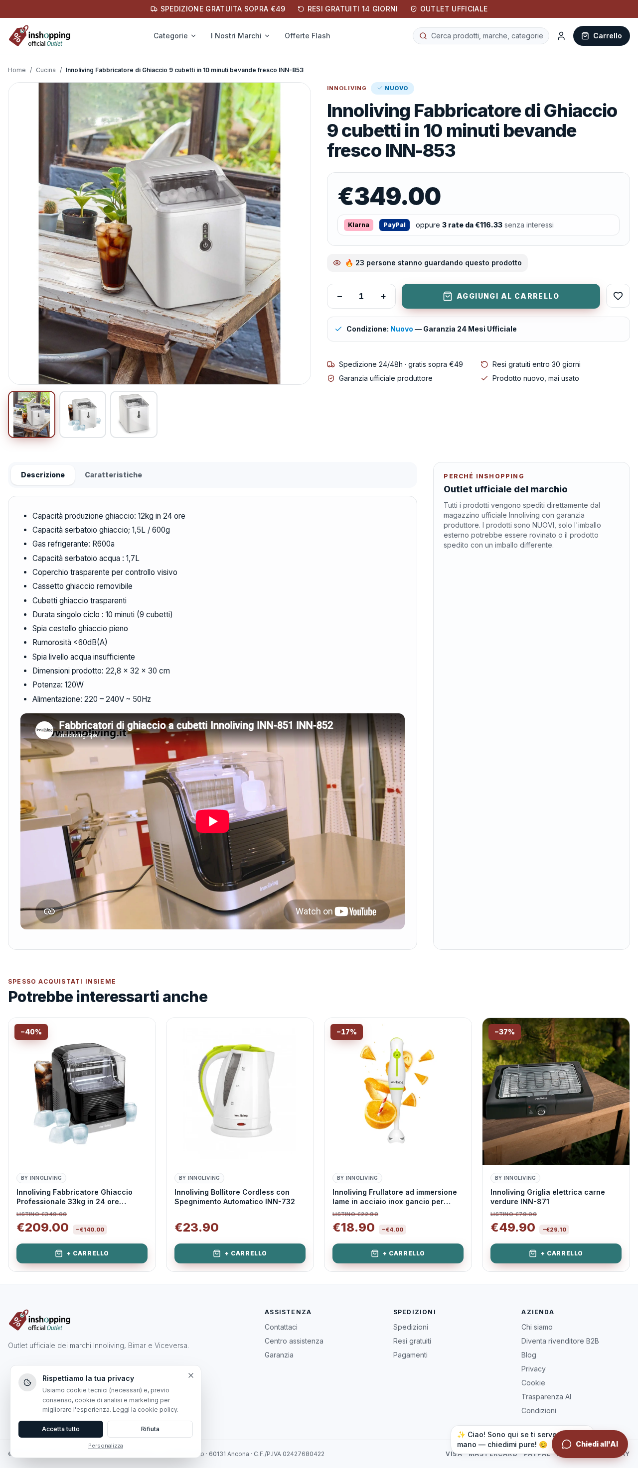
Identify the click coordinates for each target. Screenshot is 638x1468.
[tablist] (212, 475)
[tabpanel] (212, 723)
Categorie (171, 35)
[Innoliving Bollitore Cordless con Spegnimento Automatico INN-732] (240, 1091)
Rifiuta (150, 1429)
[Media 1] (31, 414)
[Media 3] (134, 414)
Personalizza (105, 1445)
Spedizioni (410, 1327)
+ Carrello (88, 1253)
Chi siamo (537, 1327)
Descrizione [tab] (43, 474)
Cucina (46, 70)
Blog (528, 1355)
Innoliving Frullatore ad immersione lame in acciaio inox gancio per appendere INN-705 (394, 1197)
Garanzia (279, 1355)
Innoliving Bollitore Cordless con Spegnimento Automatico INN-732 (234, 1197)
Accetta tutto (61, 1429)
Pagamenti (410, 1355)
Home (17, 70)
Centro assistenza (294, 1341)
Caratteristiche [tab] (113, 474)
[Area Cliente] (561, 36)
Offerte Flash (307, 35)
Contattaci (281, 1327)
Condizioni (538, 1410)
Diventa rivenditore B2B (560, 1341)
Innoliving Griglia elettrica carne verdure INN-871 (547, 1197)
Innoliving (347, 88)
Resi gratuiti (412, 1341)
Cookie (533, 1382)
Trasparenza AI (546, 1396)
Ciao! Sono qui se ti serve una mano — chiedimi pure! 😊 (514, 1439)
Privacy (533, 1368)
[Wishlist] (618, 296)
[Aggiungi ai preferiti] (141, 1033)
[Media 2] (83, 414)
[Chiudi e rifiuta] (191, 1375)
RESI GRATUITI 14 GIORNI (353, 8)
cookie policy (157, 1409)
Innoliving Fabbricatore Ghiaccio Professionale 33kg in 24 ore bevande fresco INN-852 (74, 1197)
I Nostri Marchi (236, 35)
